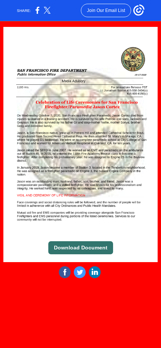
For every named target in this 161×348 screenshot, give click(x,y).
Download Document (80, 248)
